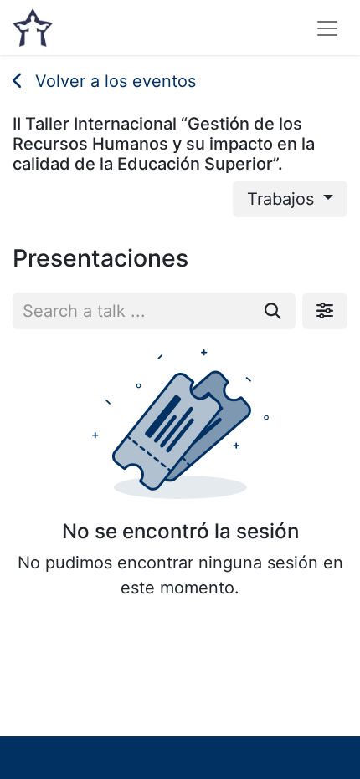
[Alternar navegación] (327, 27)
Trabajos (283, 199)
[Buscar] (273, 311)
